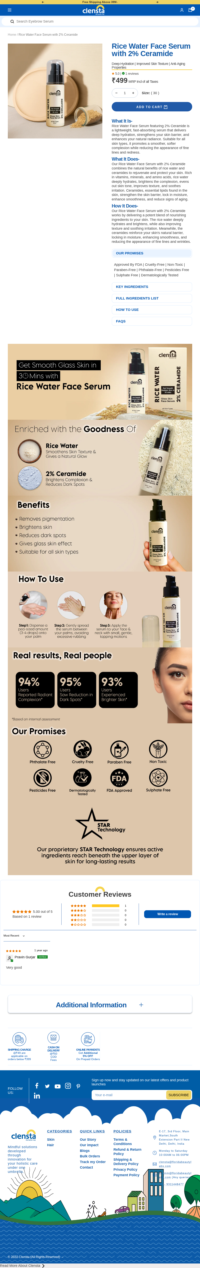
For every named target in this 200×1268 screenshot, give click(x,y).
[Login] (182, 10)
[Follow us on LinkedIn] (37, 1096)
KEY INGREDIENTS (132, 287)
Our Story (88, 1139)
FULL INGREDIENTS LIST (137, 298)
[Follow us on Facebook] (37, 1086)
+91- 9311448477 (171, 1184)
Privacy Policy (125, 1170)
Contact (86, 1167)
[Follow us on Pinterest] (78, 1086)
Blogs (85, 1151)
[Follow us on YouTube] (57, 1086)
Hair (50, 1145)
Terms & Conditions (122, 1142)
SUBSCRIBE (179, 1095)
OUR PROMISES (129, 253)
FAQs (121, 321)
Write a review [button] (167, 914)
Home (12, 34)
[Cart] (190, 10)
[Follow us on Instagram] (68, 1086)
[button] (79, 905)
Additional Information (91, 1005)
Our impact (89, 1145)
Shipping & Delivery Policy (125, 1162)
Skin (50, 1139)
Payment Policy (126, 1175)
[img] (13, 951)
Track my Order (93, 1162)
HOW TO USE (127, 310)
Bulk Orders (90, 1156)
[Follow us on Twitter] (47, 1086)
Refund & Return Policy (127, 1152)
